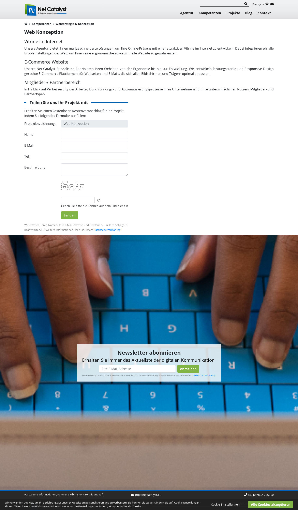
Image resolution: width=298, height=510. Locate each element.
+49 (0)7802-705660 (261, 495)
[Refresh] (98, 200)
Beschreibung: (35, 167)
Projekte (233, 13)
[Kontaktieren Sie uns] (272, 3)
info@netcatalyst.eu (147, 495)
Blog (248, 13)
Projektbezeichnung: (40, 123)
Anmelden (188, 369)
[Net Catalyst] (46, 9)
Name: (29, 134)
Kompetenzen (210, 13)
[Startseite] (267, 3)
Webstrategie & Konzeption (75, 24)
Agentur (186, 13)
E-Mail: (29, 145)
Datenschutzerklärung (107, 230)
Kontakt (264, 13)
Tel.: (27, 156)
